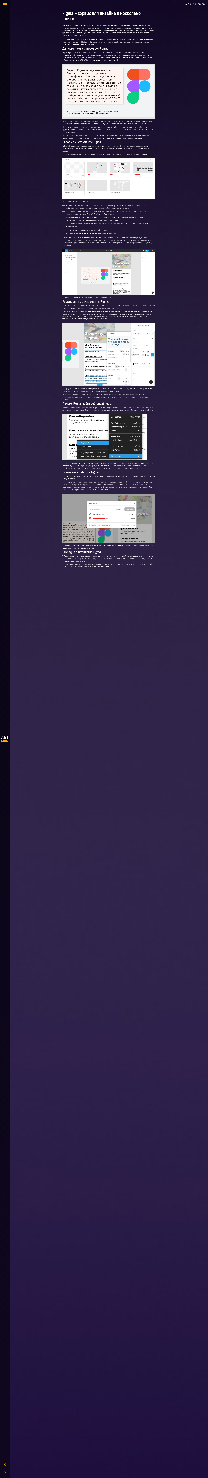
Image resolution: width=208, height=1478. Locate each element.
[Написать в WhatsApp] (5, 1464)
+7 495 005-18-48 (195, 4)
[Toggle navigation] (5, 4)
